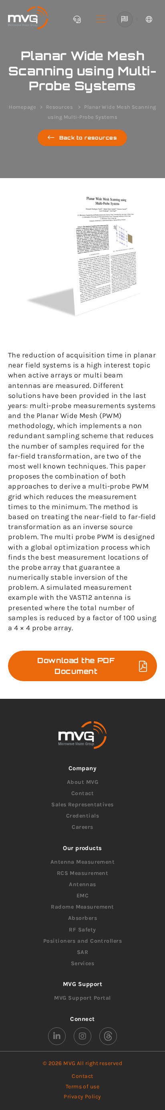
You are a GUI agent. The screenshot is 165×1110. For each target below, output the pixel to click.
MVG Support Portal (82, 997)
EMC (82, 895)
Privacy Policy (82, 1096)
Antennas (82, 884)
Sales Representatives (82, 804)
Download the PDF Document (76, 666)
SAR (82, 952)
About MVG (82, 782)
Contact (82, 793)
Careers (82, 827)
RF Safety (82, 929)
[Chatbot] (77, 19)
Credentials (82, 815)
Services (83, 963)
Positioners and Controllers (82, 941)
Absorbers (82, 918)
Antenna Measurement (82, 861)
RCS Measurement (83, 873)
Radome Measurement (82, 906)
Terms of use (82, 1086)
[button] (101, 19)
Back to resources (88, 137)
